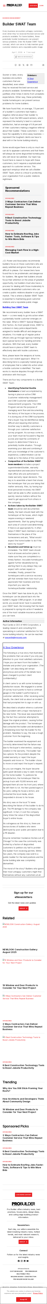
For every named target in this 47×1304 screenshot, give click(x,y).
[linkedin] (19, 65)
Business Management (12, 18)
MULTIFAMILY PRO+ (23, 1274)
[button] (4, 5)
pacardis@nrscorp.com (16, 637)
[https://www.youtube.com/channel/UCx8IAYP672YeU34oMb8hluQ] (27, 1261)
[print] (43, 65)
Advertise (13, 1287)
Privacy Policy (38, 1287)
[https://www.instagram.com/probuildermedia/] (22, 1261)
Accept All (23, 1299)
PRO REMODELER (31, 1271)
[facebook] (16, 65)
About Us (6, 1287)
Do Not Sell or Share (25, 1287)
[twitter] (23, 65)
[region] (23, 1295)
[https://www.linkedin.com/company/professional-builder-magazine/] (25, 1261)
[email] (31, 65)
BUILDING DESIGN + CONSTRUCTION (23, 1276)
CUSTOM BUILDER (16, 1271)
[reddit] (27, 65)
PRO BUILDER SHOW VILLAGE (23, 1279)
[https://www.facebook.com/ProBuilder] (19, 1261)
